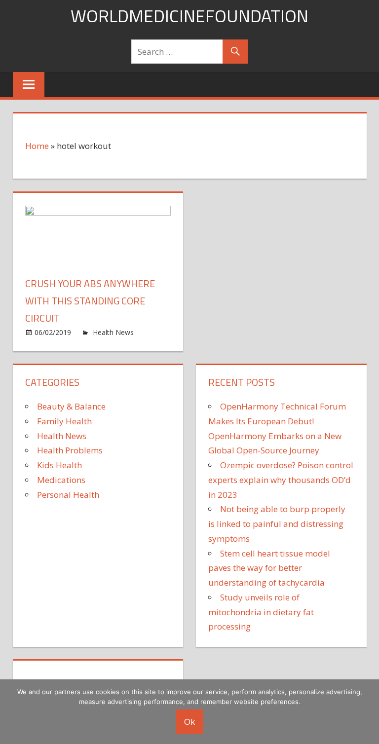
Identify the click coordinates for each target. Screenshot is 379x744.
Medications (61, 479)
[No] (367, 711)
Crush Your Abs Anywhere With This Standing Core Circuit (90, 301)
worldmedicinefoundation (189, 15)
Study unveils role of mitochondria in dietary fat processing (261, 612)
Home (37, 145)
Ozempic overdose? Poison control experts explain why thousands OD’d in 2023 (280, 479)
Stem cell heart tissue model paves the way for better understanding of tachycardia (269, 568)
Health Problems (70, 450)
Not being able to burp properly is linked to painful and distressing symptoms (276, 523)
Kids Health (59, 465)
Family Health (64, 421)
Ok (189, 721)
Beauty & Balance (71, 406)
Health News (113, 332)
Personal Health (68, 494)
